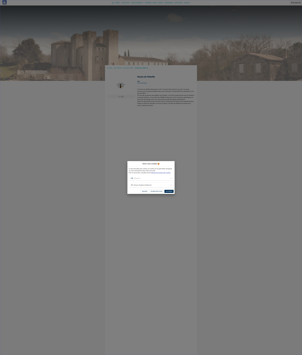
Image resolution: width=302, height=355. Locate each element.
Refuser (144, 191)
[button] (151, 178)
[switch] (130, 185)
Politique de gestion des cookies (161, 172)
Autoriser (169, 191)
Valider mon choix (156, 191)
